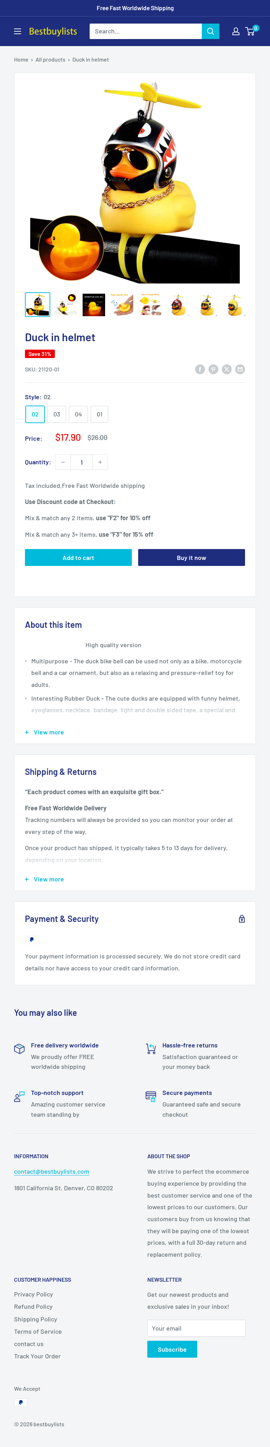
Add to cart (78, 557)
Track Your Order (37, 1356)
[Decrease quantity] (63, 462)
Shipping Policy (35, 1319)
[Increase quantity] (100, 462)
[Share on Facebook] (200, 369)
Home (21, 59)
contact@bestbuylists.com (51, 1171)
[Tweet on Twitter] (227, 369)
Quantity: (38, 462)
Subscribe (172, 1349)
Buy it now (191, 557)
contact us (29, 1343)
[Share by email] (240, 369)
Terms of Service (38, 1331)
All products (50, 59)
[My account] (235, 31)
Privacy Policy (33, 1294)
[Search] (210, 31)
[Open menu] (17, 31)
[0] (250, 31)
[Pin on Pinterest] (213, 369)
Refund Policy (33, 1306)
